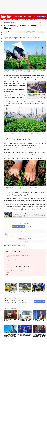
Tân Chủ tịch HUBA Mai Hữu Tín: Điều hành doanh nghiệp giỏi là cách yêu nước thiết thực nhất (39, 321)
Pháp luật (18, 19)
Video (10, 19)
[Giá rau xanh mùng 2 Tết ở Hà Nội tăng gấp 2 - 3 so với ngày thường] (25, 286)
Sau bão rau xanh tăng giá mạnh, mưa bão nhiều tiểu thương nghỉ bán (36, 95)
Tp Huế (23, 245)
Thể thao (44, 19)
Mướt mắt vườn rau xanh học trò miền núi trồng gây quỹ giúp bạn (38, 293)
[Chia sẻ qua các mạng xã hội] (36, 226)
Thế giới (15, 19)
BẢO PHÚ (7, 31)
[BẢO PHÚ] (4, 32)
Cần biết (25, 16)
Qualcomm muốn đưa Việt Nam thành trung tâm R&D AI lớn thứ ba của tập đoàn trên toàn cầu (39, 335)
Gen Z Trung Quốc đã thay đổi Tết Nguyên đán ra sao (18, 255)
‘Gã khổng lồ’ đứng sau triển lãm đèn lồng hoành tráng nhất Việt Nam (22, 270)
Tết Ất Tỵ (7, 95)
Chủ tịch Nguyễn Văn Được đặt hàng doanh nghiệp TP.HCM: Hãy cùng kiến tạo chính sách (10, 335)
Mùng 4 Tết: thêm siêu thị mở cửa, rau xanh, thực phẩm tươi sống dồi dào (11, 293)
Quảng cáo (29, 16)
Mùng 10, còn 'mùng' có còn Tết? (14, 259)
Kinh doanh (22, 19)
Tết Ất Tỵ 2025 (15, 251)
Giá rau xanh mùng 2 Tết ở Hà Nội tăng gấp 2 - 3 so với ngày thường (25, 293)
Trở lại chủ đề (7, 22)
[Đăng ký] (39, 301)
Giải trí (41, 19)
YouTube (20, 16)
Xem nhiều (7, 19)
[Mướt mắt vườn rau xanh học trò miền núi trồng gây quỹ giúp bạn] (38, 286)
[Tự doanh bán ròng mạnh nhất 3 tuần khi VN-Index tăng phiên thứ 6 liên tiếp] (24, 314)
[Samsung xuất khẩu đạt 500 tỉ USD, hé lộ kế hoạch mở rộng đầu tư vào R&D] (10, 314)
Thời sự (12, 19)
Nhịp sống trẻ (34, 19)
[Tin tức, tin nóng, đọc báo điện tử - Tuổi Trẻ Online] (6, 16)
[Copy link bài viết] (33, 226)
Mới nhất (3, 19)
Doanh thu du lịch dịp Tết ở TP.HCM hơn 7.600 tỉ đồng (18, 266)
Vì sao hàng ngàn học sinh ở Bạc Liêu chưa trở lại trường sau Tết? (21, 263)
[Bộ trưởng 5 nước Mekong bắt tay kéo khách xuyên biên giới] (24, 329)
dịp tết (19, 245)
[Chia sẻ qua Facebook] (31, 226)
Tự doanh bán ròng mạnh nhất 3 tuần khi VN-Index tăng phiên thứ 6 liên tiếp (24, 320)
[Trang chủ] (1, 20)
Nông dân (14, 245)
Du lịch (31, 19)
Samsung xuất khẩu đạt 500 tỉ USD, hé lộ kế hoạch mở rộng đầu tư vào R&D (10, 320)
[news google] (41, 32)
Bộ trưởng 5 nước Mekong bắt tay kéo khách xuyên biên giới (24, 335)
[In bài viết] (2, 41)
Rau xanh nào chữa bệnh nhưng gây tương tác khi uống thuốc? (25, 213)
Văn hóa (38, 19)
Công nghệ (26, 19)
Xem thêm (6, 274)
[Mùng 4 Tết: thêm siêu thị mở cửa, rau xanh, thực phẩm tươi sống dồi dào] (11, 286)
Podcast (16, 16)
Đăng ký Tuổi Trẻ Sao (40, 16)
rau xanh (9, 245)
